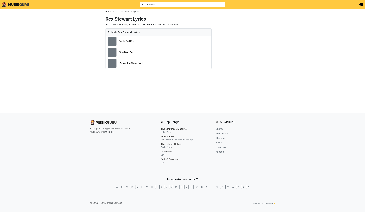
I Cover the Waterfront (131, 63)
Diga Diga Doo (126, 52)
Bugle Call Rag (126, 41)
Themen (220, 138)
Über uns (221, 147)
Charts (219, 128)
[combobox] (182, 4)
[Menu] (361, 4)
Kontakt (220, 151)
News (219, 142)
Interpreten (222, 133)
